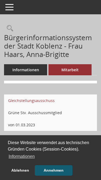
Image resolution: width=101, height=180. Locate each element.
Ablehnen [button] (20, 170)
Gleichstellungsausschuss (31, 100)
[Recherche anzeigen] (8, 28)
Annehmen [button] (54, 170)
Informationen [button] (22, 156)
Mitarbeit (70, 69)
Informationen (25, 69)
